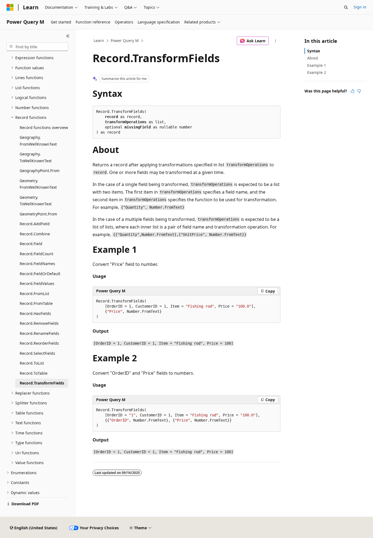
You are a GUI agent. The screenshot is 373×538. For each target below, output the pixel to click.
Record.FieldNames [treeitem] (37, 263)
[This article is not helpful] (359, 91)
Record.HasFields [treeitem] (35, 313)
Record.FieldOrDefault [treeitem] (40, 273)
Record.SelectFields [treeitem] (37, 353)
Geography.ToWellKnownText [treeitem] (36, 157)
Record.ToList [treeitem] (32, 363)
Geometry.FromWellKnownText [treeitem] (38, 184)
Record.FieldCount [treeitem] (36, 253)
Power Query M (125, 40)
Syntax (313, 50)
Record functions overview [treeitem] (44, 127)
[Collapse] (68, 36)
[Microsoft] (10, 7)
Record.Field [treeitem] (31, 243)
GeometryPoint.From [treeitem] (38, 214)
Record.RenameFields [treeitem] (39, 333)
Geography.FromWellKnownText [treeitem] (38, 141)
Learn (99, 40)
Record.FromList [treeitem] (34, 293)
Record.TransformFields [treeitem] (42, 383)
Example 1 (316, 65)
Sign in (360, 7)
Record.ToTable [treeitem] (34, 373)
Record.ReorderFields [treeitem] (39, 343)
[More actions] (275, 41)
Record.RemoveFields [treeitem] (39, 323)
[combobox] (37, 47)
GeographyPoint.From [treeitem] (40, 170)
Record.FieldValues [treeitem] (37, 283)
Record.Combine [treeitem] (35, 233)
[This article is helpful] (352, 91)
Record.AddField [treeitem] (35, 223)
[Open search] (346, 7)
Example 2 (316, 72)
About (312, 58)
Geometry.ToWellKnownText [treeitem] (36, 201)
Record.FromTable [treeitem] (36, 303)
